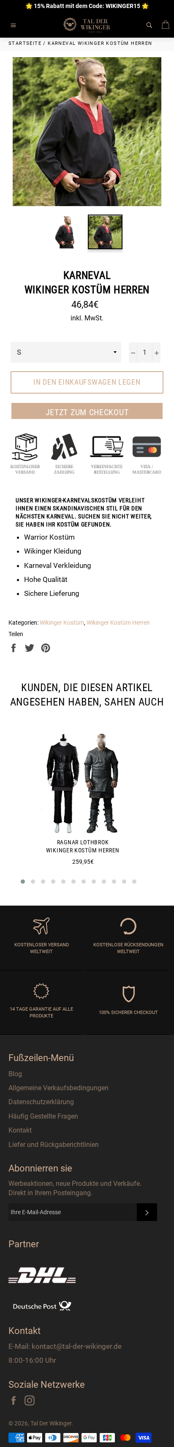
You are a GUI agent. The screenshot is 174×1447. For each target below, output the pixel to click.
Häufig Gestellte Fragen (43, 1116)
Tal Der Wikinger (50, 1423)
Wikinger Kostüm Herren (118, 622)
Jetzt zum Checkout (87, 412)
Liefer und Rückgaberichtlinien (53, 1145)
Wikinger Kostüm (62, 622)
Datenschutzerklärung (41, 1102)
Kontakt (20, 1130)
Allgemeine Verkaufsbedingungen (58, 1088)
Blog (15, 1074)
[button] (23, 881)
